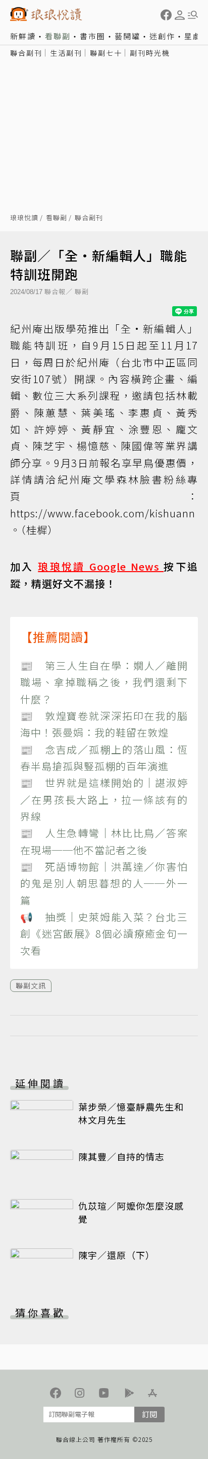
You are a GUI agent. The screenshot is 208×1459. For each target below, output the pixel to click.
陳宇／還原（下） (116, 1254)
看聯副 (58, 36)
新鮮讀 (23, 36)
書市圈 (93, 36)
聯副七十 (106, 53)
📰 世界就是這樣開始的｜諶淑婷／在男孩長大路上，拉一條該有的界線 (104, 799)
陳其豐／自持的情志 (121, 1156)
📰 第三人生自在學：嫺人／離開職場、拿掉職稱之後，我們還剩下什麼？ (104, 682)
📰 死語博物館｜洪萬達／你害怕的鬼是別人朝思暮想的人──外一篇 (104, 883)
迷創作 (162, 36)
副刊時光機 (150, 53)
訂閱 (149, 1414)
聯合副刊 (26, 53)
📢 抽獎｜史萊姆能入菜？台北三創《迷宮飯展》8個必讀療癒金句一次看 (104, 933)
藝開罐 (127, 36)
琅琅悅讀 (24, 218)
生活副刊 (66, 53)
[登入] (180, 15)
